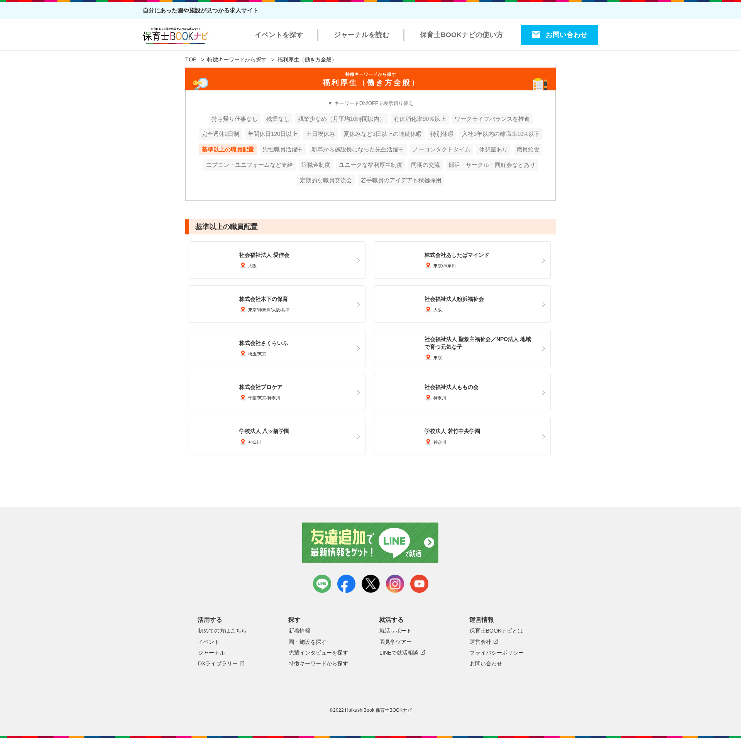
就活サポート (395, 631)
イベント (209, 642)
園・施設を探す (308, 642)
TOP (190, 59)
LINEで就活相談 (398, 653)
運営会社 (480, 642)
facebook (346, 584)
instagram (395, 584)
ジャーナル (211, 653)
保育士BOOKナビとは (496, 631)
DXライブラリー (218, 663)
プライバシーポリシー (497, 653)
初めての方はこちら (222, 631)
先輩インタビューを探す (318, 653)
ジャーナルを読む (361, 35)
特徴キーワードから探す (237, 59)
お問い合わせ (566, 35)
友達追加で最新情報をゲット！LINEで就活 (371, 542)
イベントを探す (279, 35)
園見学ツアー (395, 642)
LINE (322, 584)
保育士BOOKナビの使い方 (461, 35)
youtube (419, 584)
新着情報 (299, 631)
